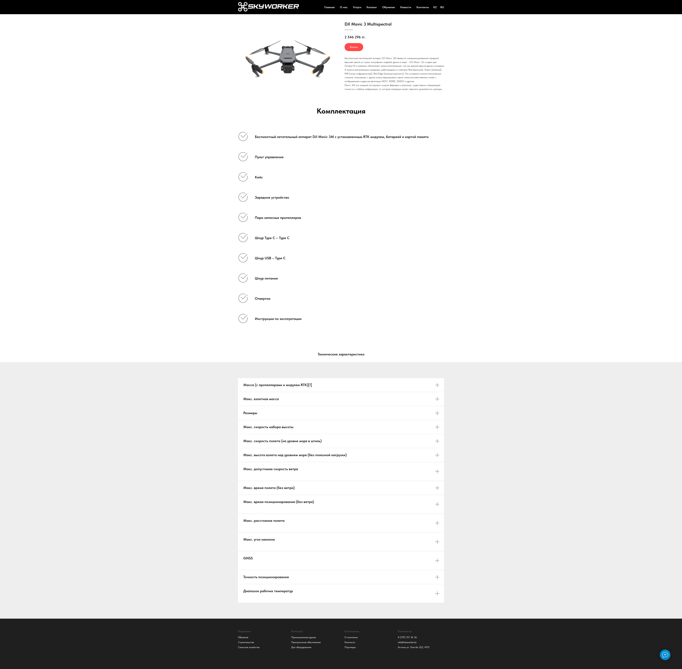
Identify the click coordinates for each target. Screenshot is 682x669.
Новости (405, 7)
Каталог (372, 7)
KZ (435, 7)
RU (442, 7)
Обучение (388, 7)
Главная (329, 7)
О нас (344, 7)
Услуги (357, 7)
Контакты (422, 7)
